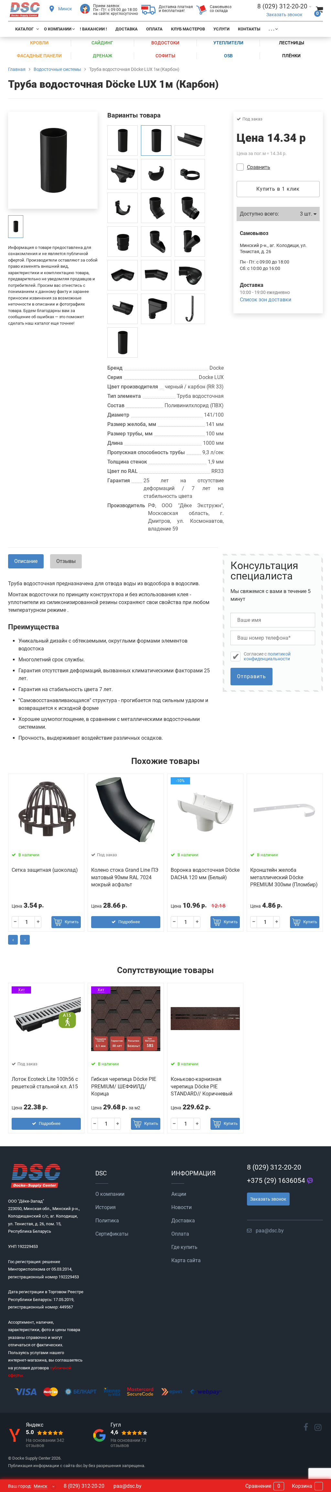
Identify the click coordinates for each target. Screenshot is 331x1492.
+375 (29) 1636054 (276, 1180)
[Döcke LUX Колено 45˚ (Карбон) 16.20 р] (190, 208)
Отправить (251, 676)
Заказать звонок (284, 14)
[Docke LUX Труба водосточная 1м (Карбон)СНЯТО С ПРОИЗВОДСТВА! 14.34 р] (156, 140)
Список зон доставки (265, 300)
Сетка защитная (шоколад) (45, 870)
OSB (228, 55)
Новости (181, 1207)
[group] (15, 226)
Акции (178, 1194)
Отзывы (66, 561)
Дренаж (102, 55)
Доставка (126, 29)
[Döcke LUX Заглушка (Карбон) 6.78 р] (156, 174)
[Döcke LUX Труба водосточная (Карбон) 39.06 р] (122, 140)
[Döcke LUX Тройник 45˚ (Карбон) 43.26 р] (190, 241)
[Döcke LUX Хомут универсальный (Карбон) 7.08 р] (190, 174)
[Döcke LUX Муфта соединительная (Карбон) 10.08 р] (122, 241)
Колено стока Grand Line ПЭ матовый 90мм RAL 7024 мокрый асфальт (124, 877)
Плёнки (291, 55)
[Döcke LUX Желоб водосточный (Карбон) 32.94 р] (190, 140)
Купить (72, 921)
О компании (57, 29)
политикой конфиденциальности (267, 656)
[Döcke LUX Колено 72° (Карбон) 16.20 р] (156, 208)
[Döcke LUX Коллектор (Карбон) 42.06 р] (156, 309)
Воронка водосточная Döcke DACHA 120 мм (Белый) (205, 873)
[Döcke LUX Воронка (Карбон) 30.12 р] (122, 174)
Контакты (249, 29)
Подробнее (129, 921)
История (105, 1207)
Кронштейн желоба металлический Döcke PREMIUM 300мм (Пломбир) (284, 877)
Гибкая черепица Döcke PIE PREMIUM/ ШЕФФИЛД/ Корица (123, 1086)
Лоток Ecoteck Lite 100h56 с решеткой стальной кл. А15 (45, 1082)
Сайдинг (102, 42)
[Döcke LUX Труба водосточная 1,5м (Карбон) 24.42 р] (122, 342)
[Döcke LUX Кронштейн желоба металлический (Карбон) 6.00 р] (190, 309)
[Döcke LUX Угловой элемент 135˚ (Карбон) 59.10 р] (156, 275)
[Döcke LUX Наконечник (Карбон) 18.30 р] (156, 241)
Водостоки (165, 42)
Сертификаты (111, 1234)
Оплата (154, 29)
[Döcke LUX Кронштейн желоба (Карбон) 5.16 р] (122, 208)
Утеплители (228, 42)
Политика (107, 1220)
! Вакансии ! (93, 29)
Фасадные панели (39, 55)
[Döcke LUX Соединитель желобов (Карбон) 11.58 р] (122, 309)
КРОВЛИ (39, 42)
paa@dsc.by (270, 1231)
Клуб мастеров (188, 29)
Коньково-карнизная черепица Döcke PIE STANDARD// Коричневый (201, 1086)
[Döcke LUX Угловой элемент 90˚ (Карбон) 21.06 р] (122, 275)
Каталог (24, 29)
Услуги (221, 29)
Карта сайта (186, 1260)
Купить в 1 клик (278, 189)
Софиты (165, 55)
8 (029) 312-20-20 (274, 1167)
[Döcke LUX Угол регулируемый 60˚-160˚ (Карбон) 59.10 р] (190, 275)
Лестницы (291, 42)
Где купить (184, 1247)
